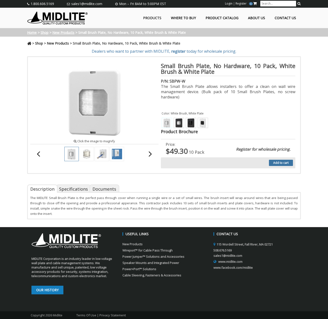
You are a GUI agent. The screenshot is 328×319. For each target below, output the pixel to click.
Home (32, 32)
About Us (256, 18)
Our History (47, 290)
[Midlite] (57, 17)
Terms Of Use (86, 315)
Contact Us (285, 18)
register (178, 51)
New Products (63, 32)
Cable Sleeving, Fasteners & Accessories (151, 275)
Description (42, 189)
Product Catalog (222, 18)
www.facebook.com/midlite (233, 267)
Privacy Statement (112, 315)
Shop (45, 32)
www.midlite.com (230, 261)
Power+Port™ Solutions (139, 269)
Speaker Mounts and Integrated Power (150, 263)
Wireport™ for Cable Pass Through (147, 250)
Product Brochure (179, 131)
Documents (104, 189)
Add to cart (281, 163)
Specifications (73, 189)
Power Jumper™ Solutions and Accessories (153, 256)
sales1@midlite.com (86, 3)
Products (152, 18)
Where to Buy (183, 18)
